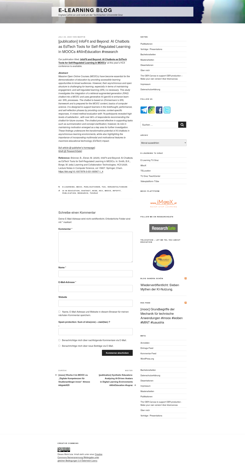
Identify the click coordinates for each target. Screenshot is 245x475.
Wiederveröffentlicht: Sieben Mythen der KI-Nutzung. (160, 287)
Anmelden (145, 342)
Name (62, 267)
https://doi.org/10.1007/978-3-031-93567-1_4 (80, 171)
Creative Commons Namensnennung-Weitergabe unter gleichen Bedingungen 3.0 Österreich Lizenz (80, 457)
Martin (81, 37)
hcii (101, 191)
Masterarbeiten (147, 59)
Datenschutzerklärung (150, 89)
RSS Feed (145, 303)
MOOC (79, 187)
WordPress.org (147, 358)
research (83, 193)
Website (62, 297)
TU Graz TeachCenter (150, 176)
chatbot (86, 191)
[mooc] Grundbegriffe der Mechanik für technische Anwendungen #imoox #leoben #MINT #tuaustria (162, 315)
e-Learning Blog (85, 10)
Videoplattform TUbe (150, 181)
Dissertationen (147, 65)
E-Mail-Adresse (67, 282)
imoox (108, 191)
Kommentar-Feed (148, 353)
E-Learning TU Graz (150, 160)
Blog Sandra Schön (152, 278)
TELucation (146, 170)
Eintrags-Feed (147, 348)
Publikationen (92, 187)
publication (69, 193)
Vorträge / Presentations (151, 49)
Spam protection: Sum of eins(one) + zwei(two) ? (84, 322)
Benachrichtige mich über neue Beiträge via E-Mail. (88, 345)
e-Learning (68, 187)
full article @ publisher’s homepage (76, 147)
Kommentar (65, 228)
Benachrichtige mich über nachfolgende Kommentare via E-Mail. (94, 340)
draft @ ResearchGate (70, 151)
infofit (117, 191)
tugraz (94, 193)
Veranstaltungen (117, 187)
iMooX (143, 165)
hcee (95, 191)
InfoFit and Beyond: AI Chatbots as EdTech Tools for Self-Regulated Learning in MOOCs (92, 61)
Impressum (146, 84)
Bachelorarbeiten (148, 54)
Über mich (145, 70)
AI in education (71, 191)
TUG (104, 187)
